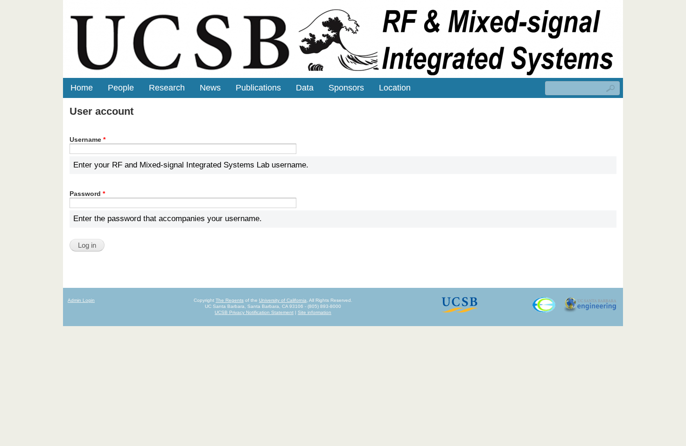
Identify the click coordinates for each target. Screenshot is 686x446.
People (121, 87)
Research (167, 87)
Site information (314, 312)
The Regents (230, 300)
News (210, 87)
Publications (258, 87)
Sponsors (346, 87)
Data (305, 87)
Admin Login (81, 300)
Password (87, 193)
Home (81, 87)
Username (87, 139)
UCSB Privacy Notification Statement (254, 312)
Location (395, 87)
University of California (283, 300)
